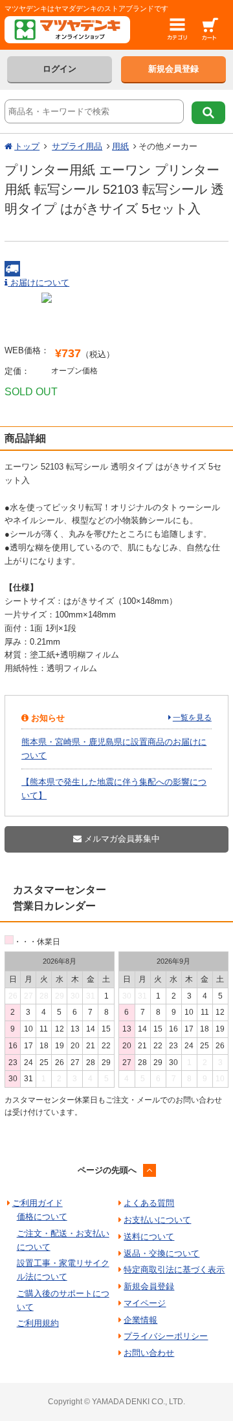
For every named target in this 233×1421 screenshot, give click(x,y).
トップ (26, 146)
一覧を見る (192, 717)
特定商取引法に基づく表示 (174, 1269)
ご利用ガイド (37, 1203)
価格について (42, 1216)
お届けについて (38, 282)
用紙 (120, 146)
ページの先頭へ (107, 1170)
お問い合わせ (149, 1353)
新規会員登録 (173, 69)
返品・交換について (161, 1253)
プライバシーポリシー (166, 1336)
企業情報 (140, 1320)
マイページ (145, 1303)
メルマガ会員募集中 (121, 839)
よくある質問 (149, 1203)
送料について (149, 1236)
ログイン (59, 69)
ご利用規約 (38, 1323)
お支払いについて (157, 1220)
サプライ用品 (77, 146)
